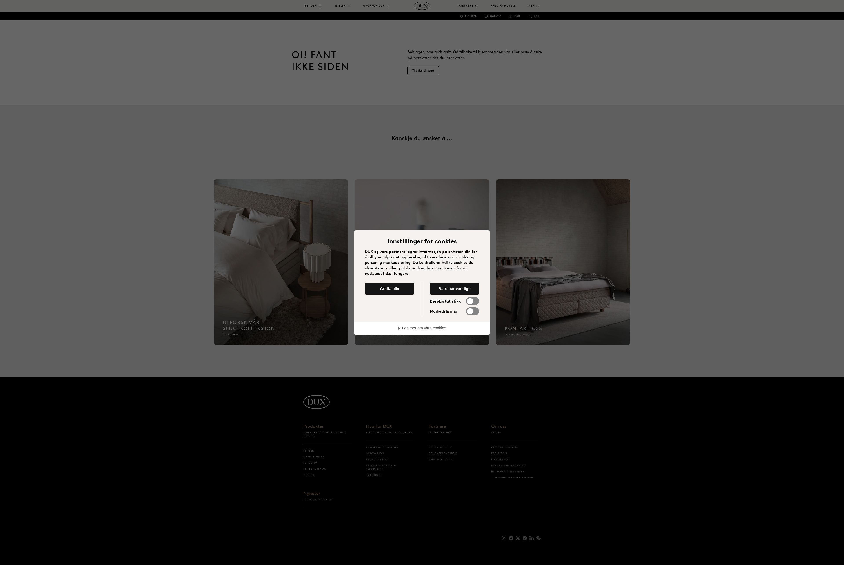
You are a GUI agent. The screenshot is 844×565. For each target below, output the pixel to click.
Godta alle (389, 288)
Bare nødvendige (454, 288)
